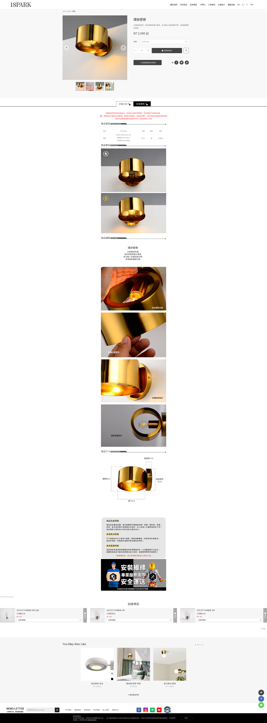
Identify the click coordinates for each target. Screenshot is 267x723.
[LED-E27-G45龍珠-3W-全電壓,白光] (187, 615)
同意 (186, 718)
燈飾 (68, 11)
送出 (57, 710)
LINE (182, 63)
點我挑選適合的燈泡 (149, 63)
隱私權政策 (92, 720)
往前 (195, 645)
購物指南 (78, 710)
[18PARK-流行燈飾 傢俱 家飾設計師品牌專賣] (20, 4)
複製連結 (187, 63)
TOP (263, 629)
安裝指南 (87, 710)
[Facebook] (139, 710)
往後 (202, 645)
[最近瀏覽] (261, 692)
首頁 (64, 11)
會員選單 (243, 4)
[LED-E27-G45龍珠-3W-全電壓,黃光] (97, 615)
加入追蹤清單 (186, 50)
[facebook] (261, 699)
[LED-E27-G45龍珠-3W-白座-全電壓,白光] (7, 615)
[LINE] (152, 710)
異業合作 (115, 710)
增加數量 (148, 50)
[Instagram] (145, 710)
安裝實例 (140, 104)
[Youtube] (159, 710)
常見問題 (96, 710)
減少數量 (136, 50)
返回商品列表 (134, 695)
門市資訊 (68, 710)
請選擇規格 (145, 42)
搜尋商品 (247, 4)
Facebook (176, 63)
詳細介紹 (123, 104)
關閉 (193, 718)
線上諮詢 (106, 710)
